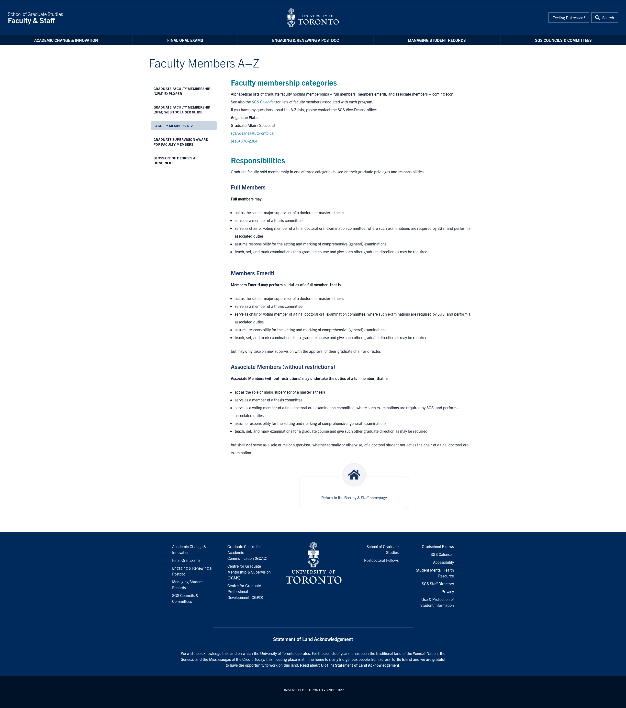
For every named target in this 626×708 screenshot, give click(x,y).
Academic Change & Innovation (66, 40)
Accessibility (443, 562)
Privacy (448, 591)
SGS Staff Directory (438, 583)
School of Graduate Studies (35, 17)
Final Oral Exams (185, 40)
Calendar (263, 101)
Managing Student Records (437, 40)
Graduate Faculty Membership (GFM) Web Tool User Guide (182, 109)
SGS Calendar (442, 554)
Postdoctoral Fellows (381, 560)
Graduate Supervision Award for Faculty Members (181, 141)
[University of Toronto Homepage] (313, 563)
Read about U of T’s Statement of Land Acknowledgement (349, 665)
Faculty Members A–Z (173, 125)
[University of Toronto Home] (313, 17)
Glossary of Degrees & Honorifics (175, 160)
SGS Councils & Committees (563, 40)
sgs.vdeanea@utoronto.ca (252, 133)
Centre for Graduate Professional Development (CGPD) (245, 591)
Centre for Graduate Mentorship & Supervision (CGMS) (249, 572)
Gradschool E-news (438, 546)
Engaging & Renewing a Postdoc (305, 40)
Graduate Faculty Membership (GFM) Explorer (182, 91)
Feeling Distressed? (569, 17)
